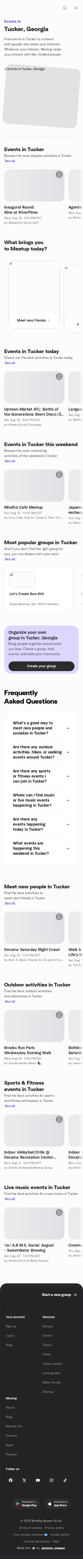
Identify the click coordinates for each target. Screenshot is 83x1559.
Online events (52, 1363)
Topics (47, 1345)
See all (10, 161)
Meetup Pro (14, 1426)
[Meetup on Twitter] (24, 1480)
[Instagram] (51, 1480)
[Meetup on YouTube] (38, 1480)
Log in (10, 1335)
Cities (47, 1354)
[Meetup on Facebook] (10, 1480)
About (10, 1407)
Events (47, 1335)
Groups (48, 1326)
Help (9, 1345)
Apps (9, 1445)
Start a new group (56, 1295)
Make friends (52, 1382)
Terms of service (30, 1527)
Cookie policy (60, 1534)
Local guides (51, 1373)
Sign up (11, 1326)
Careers (11, 1435)
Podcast (11, 1454)
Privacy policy (54, 1527)
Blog (9, 1417)
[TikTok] (65, 1480)
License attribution (37, 1541)
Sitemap (48, 1391)
